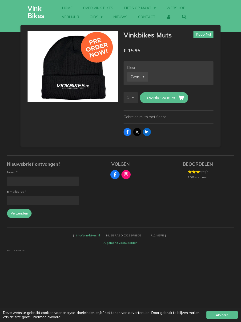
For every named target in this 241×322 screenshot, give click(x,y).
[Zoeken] (184, 16)
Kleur (131, 67)
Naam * (12, 172)
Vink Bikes (36, 12)
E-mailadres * (16, 191)
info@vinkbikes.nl (88, 235)
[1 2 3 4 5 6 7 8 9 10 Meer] (131, 97)
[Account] (168, 16)
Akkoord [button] (222, 315)
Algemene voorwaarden (120, 242)
